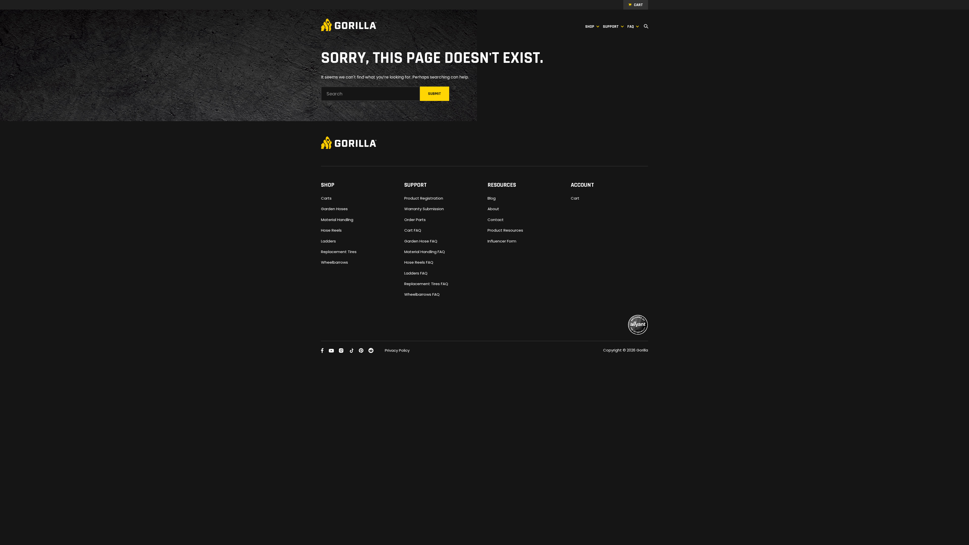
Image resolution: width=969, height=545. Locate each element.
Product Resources (505, 230)
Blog (492, 198)
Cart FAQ (412, 230)
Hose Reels (331, 230)
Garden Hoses (334, 208)
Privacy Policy (397, 350)
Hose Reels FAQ (418, 262)
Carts (326, 198)
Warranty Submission (424, 208)
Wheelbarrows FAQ (422, 294)
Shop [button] (589, 26)
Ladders (328, 241)
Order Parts (415, 219)
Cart (638, 5)
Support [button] (611, 26)
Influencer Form (502, 241)
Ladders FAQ (415, 273)
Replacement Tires (339, 251)
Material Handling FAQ (424, 251)
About (493, 208)
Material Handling (337, 219)
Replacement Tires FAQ (426, 283)
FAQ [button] (630, 26)
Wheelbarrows (334, 262)
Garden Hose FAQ (420, 241)
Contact (496, 219)
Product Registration (423, 198)
